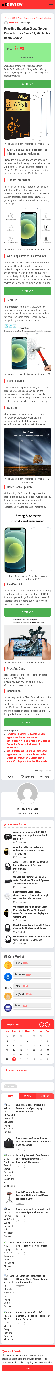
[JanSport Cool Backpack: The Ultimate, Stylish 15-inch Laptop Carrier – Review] (9, 1291)
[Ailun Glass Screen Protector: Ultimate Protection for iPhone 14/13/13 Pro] (8, 852)
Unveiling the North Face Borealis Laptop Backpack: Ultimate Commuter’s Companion (32, 1158)
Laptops (20, 1116)
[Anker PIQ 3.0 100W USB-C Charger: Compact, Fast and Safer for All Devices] (9, 1326)
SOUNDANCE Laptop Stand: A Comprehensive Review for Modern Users (33, 1246)
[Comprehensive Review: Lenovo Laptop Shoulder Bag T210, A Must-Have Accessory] (9, 1143)
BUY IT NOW (27, 83)
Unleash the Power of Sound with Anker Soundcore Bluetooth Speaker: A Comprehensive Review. (31, 880)
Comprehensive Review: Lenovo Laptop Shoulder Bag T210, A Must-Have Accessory (33, 1141)
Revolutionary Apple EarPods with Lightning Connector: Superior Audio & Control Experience (28, 744)
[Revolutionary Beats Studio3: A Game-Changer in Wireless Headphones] (8, 928)
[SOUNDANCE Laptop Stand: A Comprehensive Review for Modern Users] (9, 1256)
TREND (45, 1096)
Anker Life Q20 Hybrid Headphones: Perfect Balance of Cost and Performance (30, 865)
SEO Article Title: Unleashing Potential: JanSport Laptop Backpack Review (30, 1108)
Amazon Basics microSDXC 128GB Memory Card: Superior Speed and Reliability (30, 835)
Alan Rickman (15, 23)
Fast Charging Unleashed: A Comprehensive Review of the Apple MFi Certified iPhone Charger (31, 895)
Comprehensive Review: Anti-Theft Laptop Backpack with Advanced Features (33, 1212)
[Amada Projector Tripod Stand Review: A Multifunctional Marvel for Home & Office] (9, 1197)
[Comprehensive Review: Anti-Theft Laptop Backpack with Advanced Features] (9, 1222)
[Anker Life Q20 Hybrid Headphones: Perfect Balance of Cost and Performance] (8, 867)
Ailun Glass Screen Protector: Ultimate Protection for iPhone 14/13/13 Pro (28, 850)
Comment (29, 776)
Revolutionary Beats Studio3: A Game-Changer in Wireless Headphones (32, 927)
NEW (11, 1096)
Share (46, 776)
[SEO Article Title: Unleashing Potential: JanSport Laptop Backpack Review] (9, 1118)
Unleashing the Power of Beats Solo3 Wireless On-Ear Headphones (31, 938)
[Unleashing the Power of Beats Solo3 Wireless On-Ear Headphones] (8, 939)
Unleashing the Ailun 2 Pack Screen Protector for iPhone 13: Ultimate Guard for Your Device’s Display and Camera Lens (31, 911)
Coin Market (15, 957)
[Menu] (51, 4)
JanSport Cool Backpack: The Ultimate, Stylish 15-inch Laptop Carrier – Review (32, 1279)
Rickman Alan (27, 809)
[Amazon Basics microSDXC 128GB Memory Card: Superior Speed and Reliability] (8, 837)
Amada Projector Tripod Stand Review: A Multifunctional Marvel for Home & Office (32, 1195)
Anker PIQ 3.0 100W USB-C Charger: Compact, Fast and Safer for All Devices (33, 1315)
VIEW (28, 1096)
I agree (27, 1368)
